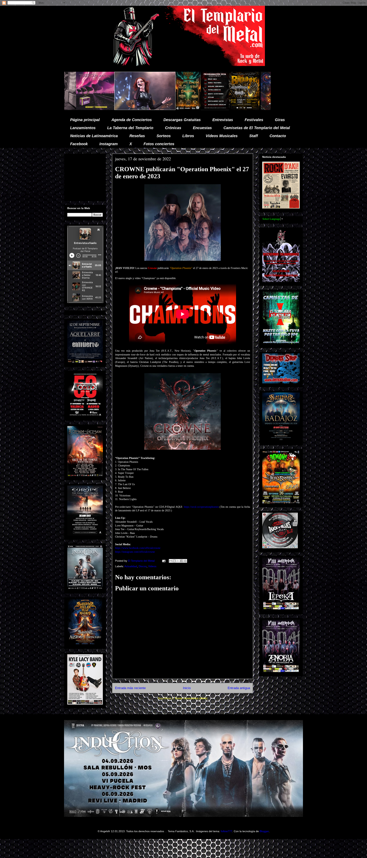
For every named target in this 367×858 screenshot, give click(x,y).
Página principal (85, 120)
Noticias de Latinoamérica (94, 136)
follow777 (226, 831)
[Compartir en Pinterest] (185, 561)
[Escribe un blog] (174, 561)
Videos (152, 566)
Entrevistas (222, 120)
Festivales (254, 120)
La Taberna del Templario (130, 128)
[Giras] (175, 109)
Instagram (108, 144)
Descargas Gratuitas (182, 120)
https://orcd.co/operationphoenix (201, 506)
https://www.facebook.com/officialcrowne (137, 548)
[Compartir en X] (178, 561)
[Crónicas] (75, 109)
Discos (143, 566)
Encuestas (202, 128)
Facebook (79, 144)
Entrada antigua (239, 688)
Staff (253, 136)
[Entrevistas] (268, 109)
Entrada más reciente (130, 688)
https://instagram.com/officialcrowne (135, 551)
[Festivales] (119, 109)
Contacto (278, 136)
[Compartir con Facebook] (182, 561)
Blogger (264, 831)
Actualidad (130, 566)
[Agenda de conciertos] (146, 109)
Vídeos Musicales (222, 136)
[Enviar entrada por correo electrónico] (163, 560)
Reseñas (137, 136)
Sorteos (164, 136)
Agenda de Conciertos (131, 120)
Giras (280, 120)
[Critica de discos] (211, 109)
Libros (188, 136)
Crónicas (173, 128)
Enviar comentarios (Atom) (191, 698)
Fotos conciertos (159, 144)
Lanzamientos (83, 128)
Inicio (187, 688)
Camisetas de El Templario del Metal (256, 128)
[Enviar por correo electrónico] (171, 561)
